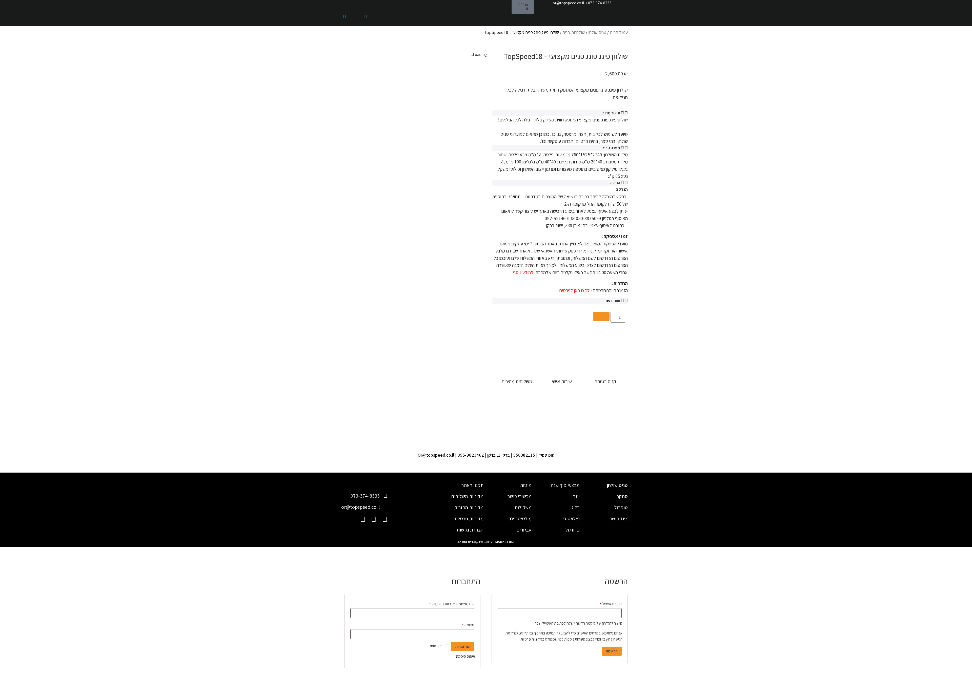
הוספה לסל (601, 316)
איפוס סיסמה (465, 656)
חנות (606, 20)
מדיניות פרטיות (531, 639)
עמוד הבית (619, 32)
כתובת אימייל (607, 603)
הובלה (615, 182)
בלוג (554, 20)
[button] (560, 113)
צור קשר (535, 20)
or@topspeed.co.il (568, 3)
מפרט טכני (611, 148)
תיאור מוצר (611, 113)
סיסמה (464, 624)
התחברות (462, 646)
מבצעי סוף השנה (580, 20)
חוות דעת (612, 300)
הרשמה (612, 651)
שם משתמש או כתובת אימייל (448, 603)
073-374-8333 (599, 3)
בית (622, 20)
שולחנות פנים (573, 32)
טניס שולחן (597, 32)
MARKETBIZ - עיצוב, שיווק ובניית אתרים (486, 541)
